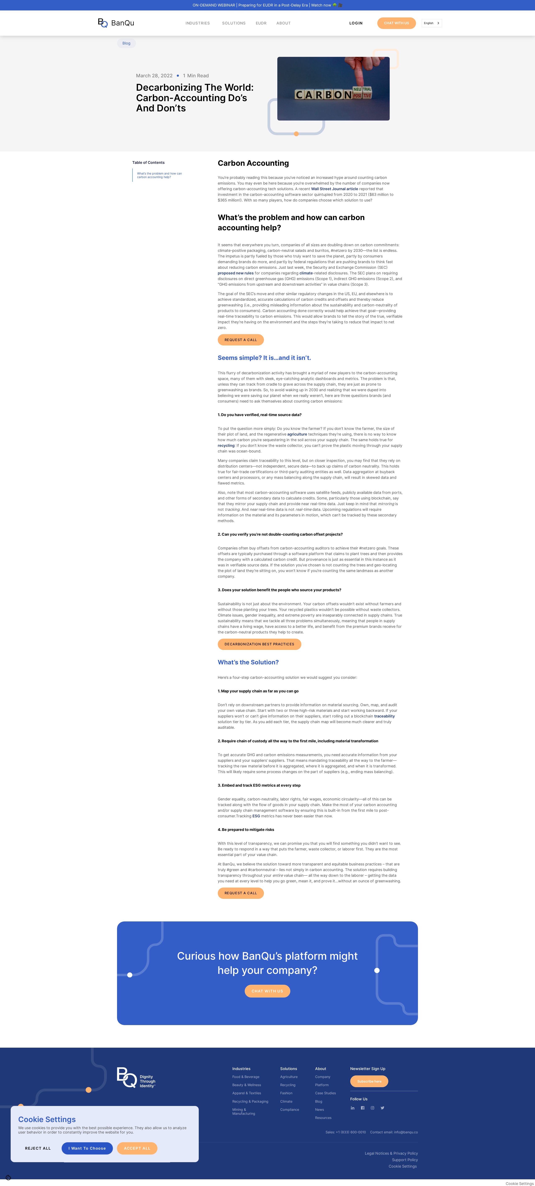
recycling (226, 445)
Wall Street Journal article (334, 189)
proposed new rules (236, 273)
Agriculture (289, 1077)
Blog (318, 1101)
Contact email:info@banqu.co (394, 1132)
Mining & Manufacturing (243, 1112)
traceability (384, 716)
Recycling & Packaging (250, 1101)
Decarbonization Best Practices (259, 644)
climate (306, 273)
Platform (322, 1085)
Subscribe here (369, 1081)
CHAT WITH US (396, 23)
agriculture (297, 434)
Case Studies (325, 1093)
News (319, 1110)
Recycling (288, 1085)
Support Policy (405, 1160)
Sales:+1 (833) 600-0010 (346, 1132)
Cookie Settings (403, 1166)
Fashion (286, 1093)
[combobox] (432, 23)
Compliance (289, 1110)
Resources (323, 1118)
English (428, 23)
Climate (286, 1101)
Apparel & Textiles (246, 1093)
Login (356, 23)
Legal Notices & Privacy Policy (391, 1153)
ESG (256, 816)
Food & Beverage (245, 1077)
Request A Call (241, 340)
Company (322, 1077)
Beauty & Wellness (246, 1085)
